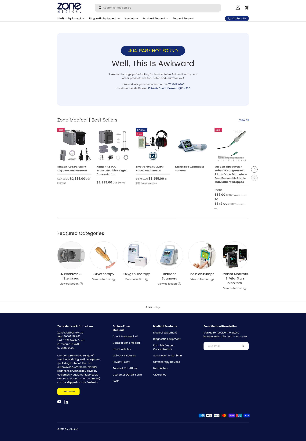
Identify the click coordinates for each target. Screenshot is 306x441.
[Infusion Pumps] (202, 255)
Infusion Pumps (202, 274)
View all (244, 120)
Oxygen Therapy (136, 274)
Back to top (153, 307)
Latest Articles (122, 349)
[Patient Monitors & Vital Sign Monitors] (234, 255)
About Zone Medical (125, 336)
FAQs (116, 381)
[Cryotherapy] (103, 255)
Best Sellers (160, 368)
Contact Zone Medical (126, 343)
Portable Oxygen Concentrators (163, 347)
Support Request (183, 18)
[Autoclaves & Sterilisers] (71, 255)
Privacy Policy (121, 362)
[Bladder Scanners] (169, 255)
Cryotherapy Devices (166, 362)
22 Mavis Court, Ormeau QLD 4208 (169, 88)
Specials (129, 18)
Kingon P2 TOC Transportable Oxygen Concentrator (112, 170)
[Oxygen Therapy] (136, 255)
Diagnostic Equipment (103, 18)
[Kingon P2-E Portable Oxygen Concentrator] (74, 145)
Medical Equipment (69, 18)
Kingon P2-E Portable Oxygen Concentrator (72, 168)
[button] (246, 7)
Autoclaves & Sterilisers (71, 276)
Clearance (159, 374)
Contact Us (68, 391)
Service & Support (153, 18)
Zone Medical (71, 429)
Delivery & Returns (124, 355)
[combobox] (158, 8)
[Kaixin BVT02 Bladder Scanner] (192, 145)
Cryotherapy (104, 274)
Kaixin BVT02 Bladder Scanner (189, 168)
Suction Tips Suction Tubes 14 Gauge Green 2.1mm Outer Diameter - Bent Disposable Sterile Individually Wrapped (231, 174)
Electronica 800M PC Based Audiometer (150, 168)
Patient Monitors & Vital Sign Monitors (235, 278)
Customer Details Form (127, 374)
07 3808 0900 (176, 84)
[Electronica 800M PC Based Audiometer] (153, 145)
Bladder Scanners (169, 276)
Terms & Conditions (125, 368)
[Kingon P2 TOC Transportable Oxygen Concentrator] (114, 145)
